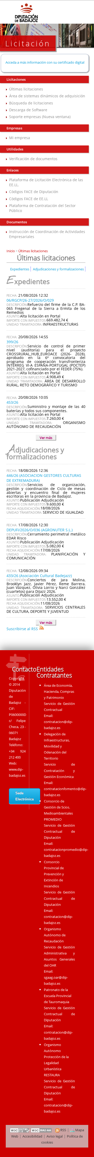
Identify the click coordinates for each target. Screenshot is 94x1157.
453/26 (12, 402)
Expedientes (19, 269)
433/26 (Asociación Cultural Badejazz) (39, 575)
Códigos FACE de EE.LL (28, 198)
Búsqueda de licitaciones (31, 102)
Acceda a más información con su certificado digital (44, 62)
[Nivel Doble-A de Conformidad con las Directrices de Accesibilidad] (41, 1130)
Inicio (11, 251)
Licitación (27, 43)
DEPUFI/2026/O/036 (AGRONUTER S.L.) (40, 529)
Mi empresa (19, 137)
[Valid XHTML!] (20, 1130)
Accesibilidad (32, 1136)
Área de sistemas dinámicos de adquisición (47, 95)
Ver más (46, 437)
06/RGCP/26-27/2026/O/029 (30, 300)
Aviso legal (54, 1136)
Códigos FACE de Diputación (33, 191)
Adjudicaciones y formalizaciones (58, 269)
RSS (63, 1130)
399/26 (12, 341)
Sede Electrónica (24, 796)
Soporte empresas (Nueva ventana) (39, 116)
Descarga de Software (28, 109)
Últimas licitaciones (26, 89)
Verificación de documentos (33, 158)
